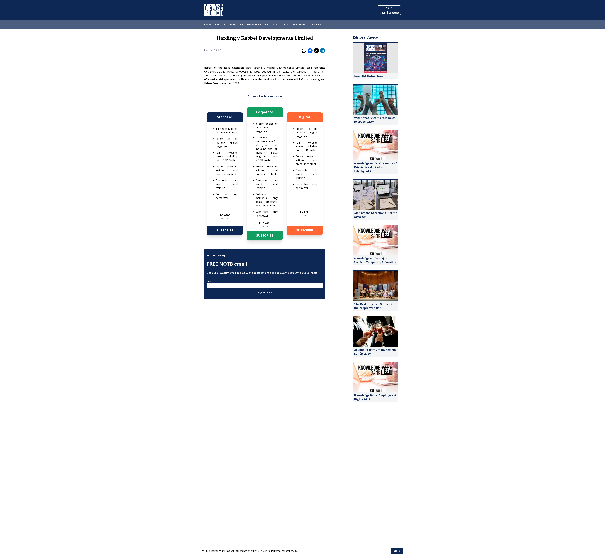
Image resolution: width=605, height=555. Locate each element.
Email (209, 281)
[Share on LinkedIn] (322, 50)
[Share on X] (316, 50)
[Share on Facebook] (310, 50)
